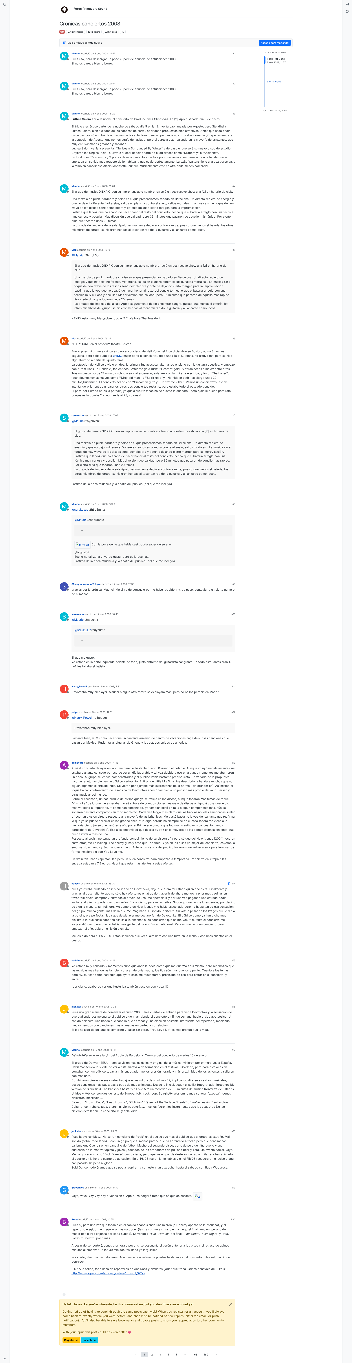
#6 (233, 338)
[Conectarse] (347, 4)
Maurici (76, 53)
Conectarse (89, 1340)
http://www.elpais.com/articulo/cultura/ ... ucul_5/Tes (108, 1273)
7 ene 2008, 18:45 (108, 614)
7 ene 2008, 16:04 (105, 186)
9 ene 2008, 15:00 (104, 883)
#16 (233, 1006)
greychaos (78, 1187)
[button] (4, 1359)
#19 (233, 1187)
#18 (233, 1131)
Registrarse (71, 1340)
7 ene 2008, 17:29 (105, 504)
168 (195, 1354)
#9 (233, 584)
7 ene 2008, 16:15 (101, 249)
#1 (234, 53)
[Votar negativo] (225, 73)
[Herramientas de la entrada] (232, 73)
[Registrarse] (347, 12)
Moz (74, 249)
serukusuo (78, 415)
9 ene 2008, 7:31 (110, 686)
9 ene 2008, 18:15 (105, 960)
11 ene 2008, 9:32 (108, 1187)
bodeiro (76, 960)
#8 (233, 504)
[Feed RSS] (123, 32)
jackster (76, 1006)
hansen (76, 883)
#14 (233, 883)
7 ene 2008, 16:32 (101, 338)
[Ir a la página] (185, 1354)
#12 (233, 712)
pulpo (75, 712)
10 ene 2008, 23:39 (106, 1131)
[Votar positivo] (212, 73)
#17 (233, 1049)
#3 (233, 113)
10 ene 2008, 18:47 (105, 1049)
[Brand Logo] (66, 8)
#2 (233, 83)
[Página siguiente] (216, 1354)
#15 (233, 960)
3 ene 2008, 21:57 (105, 53)
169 (206, 1354)
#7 (234, 415)
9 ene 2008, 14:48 (108, 762)
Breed (75, 1219)
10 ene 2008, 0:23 (105, 1006)
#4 (233, 186)
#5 (233, 249)
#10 (233, 614)
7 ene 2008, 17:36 (124, 584)
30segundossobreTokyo (86, 584)
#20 (233, 1219)
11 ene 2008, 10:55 (103, 1219)
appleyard (77, 762)
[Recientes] (4, 4)
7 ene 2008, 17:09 (108, 415)
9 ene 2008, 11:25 (102, 712)
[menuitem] (347, 4)
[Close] (230, 1304)
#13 (233, 762)
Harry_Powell (79, 686)
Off (62, 31)
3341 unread (274, 81)
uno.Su (117, 356)
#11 (233, 686)
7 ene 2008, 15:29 (105, 113)
